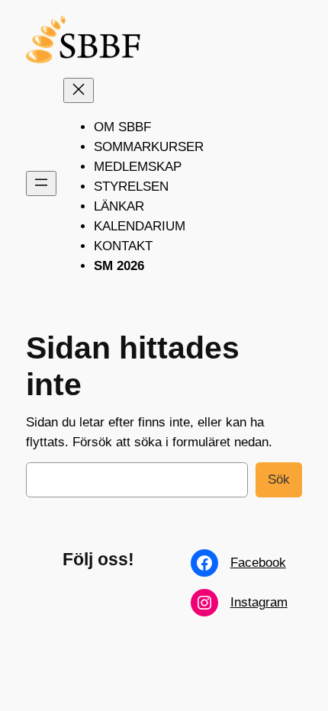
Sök (279, 479)
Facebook (258, 562)
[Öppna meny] (41, 183)
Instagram (259, 602)
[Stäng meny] (78, 90)
